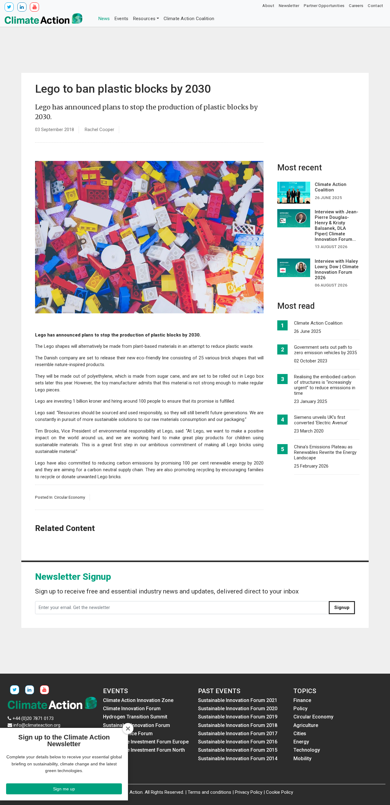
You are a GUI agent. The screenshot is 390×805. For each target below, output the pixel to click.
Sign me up (64, 788)
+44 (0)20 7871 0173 (33, 718)
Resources (144, 18)
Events (122, 18)
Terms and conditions (209, 792)
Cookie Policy (279, 792)
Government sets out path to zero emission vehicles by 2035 (325, 349)
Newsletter (289, 5)
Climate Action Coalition (189, 18)
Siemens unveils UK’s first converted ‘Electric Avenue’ (321, 420)
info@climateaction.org (36, 725)
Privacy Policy (248, 792)
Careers (356, 5)
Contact (375, 5)
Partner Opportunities (324, 5)
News (104, 18)
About (268, 5)
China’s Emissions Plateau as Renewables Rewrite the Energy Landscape (325, 452)
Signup (341, 607)
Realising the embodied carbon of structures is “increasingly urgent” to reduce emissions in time (325, 385)
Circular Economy (69, 497)
